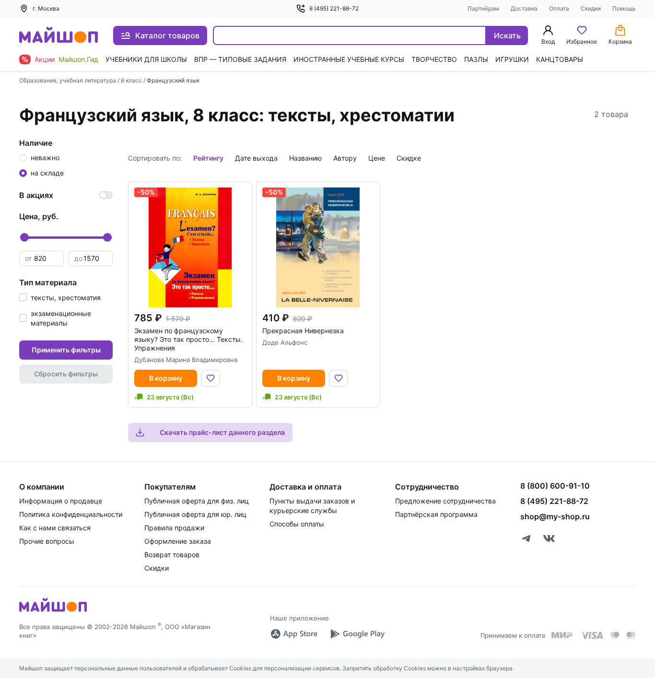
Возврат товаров (171, 554)
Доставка (524, 8)
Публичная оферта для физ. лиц (196, 501)
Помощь (624, 8)
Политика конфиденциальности (70, 514)
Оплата (559, 8)
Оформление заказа (177, 541)
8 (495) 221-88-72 (334, 8)
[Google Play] (357, 634)
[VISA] (591, 635)
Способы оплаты (296, 524)
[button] (60, 297)
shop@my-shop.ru (555, 516)
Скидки (591, 8)
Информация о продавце (60, 501)
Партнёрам (483, 8)
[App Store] (294, 634)
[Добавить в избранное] (210, 378)
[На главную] (58, 36)
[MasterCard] (615, 635)
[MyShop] (53, 611)
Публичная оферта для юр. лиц (195, 514)
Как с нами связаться (55, 528)
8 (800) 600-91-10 (555, 486)
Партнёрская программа (436, 514)
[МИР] (562, 635)
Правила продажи (174, 528)
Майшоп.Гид (78, 59)
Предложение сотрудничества (445, 501)
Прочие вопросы (46, 541)
